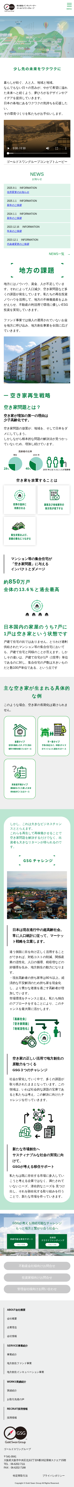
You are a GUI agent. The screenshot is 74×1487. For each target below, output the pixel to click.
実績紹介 (12, 1390)
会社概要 (12, 1318)
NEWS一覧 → (59, 254)
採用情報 (12, 1417)
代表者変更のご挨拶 (18, 244)
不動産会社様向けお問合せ (37, 1266)
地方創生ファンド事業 (19, 1363)
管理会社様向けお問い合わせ (37, 1289)
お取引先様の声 (15, 1399)
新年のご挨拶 (14, 205)
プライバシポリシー (54, 1475)
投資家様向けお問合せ (37, 1277)
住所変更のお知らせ (18, 192)
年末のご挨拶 (14, 231)
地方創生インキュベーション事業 (25, 1372)
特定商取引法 (20, 1475)
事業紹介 (12, 1354)
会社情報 (12, 1336)
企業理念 (12, 1327)
